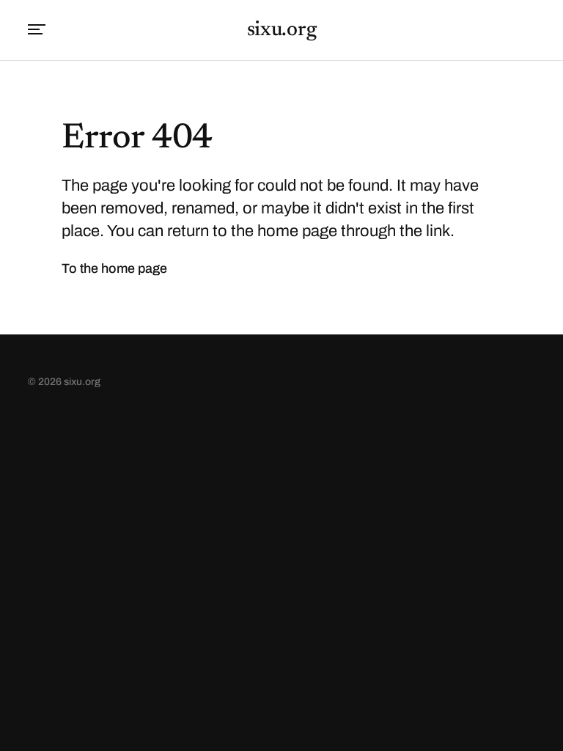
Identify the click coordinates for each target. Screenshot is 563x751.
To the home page (114, 268)
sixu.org (282, 30)
